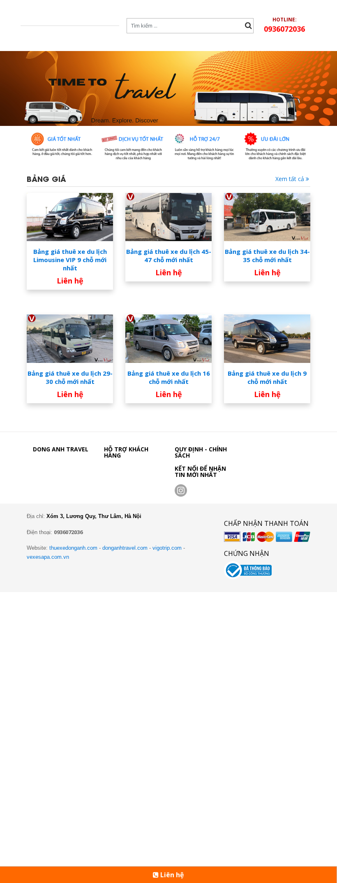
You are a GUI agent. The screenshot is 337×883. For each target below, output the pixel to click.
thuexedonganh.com (73, 548)
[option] (168, 88)
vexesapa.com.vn (48, 557)
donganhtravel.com (125, 548)
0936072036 (284, 29)
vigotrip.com (167, 548)
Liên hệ (171, 874)
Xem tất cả (290, 179)
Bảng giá (46, 178)
